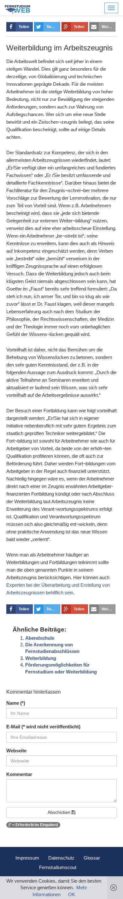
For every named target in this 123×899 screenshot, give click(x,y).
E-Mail (43, 726)
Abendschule (39, 638)
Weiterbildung (40, 658)
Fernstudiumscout (57, 867)
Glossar (92, 858)
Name (15, 703)
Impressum (27, 858)
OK (71, 894)
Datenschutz (61, 858)
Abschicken (60, 812)
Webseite (16, 750)
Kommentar (19, 774)
